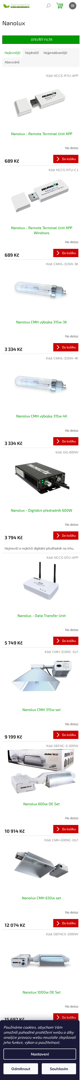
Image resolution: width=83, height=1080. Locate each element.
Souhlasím (59, 1068)
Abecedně (12, 62)
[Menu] (72, 5)
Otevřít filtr (41, 40)
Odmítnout (20, 1068)
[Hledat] (48, 5)
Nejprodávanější (55, 53)
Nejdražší (32, 53)
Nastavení (40, 1054)
